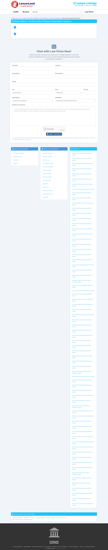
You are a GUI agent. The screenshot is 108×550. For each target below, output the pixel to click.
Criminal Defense (47, 173)
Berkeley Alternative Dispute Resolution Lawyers (82, 169)
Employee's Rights (47, 177)
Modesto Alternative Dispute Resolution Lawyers (82, 310)
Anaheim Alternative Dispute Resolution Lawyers (82, 154)
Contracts (15, 160)
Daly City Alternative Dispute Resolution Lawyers (82, 209)
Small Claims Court (61, 517)
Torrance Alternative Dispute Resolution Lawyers (82, 478)
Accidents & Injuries (48, 153)
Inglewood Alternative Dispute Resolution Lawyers (82, 286)
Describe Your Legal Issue (18, 104)
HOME (15, 12)
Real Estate (45, 197)
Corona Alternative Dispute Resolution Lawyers (81, 198)
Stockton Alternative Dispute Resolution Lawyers (82, 458)
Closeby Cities (75, 149)
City (13, 89)
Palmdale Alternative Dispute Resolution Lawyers (82, 356)
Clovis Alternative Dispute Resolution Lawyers (83, 189)
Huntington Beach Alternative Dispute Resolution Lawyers (81, 281)
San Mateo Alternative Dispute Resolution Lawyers (82, 427)
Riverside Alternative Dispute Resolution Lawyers (82, 386)
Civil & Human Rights (48, 166)
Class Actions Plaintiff (18, 153)
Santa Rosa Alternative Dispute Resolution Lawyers (82, 447)
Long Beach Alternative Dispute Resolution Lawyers (82, 300)
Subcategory (58, 97)
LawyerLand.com (16, 18)
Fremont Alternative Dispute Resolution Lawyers (81, 250)
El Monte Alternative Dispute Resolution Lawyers (82, 224)
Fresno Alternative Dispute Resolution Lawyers (81, 255)
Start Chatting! (54, 134)
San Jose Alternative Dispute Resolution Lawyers (81, 422)
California (36, 18)
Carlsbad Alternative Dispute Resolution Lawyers (82, 179)
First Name (15, 65)
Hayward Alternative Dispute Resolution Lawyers (82, 276)
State (56, 89)
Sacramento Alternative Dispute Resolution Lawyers (82, 396)
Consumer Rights (47, 170)
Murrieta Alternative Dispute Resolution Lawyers (82, 320)
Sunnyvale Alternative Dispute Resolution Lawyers (82, 463)
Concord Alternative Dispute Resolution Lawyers (81, 193)
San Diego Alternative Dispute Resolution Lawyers (82, 411)
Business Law (46, 160)
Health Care (45, 187)
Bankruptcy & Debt (47, 156)
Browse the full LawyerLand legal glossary (22, 519)
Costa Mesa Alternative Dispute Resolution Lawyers (82, 203)
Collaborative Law (17, 156)
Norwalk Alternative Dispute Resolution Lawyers (81, 325)
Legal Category (16, 97)
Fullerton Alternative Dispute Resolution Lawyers (82, 260)
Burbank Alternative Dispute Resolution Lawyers (82, 174)
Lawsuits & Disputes (55, 18)
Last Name (58, 65)
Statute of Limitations (17, 517)
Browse (26, 12)
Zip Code (86, 89)
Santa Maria (44, 18)
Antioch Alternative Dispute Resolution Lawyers (81, 159)
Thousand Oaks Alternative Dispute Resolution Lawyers (80, 473)
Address (14, 81)
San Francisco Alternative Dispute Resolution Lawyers (83, 416)
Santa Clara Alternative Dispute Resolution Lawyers (82, 437)
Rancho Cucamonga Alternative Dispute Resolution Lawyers (82, 372)
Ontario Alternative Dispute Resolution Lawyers (81, 341)
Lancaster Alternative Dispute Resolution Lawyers (82, 295)
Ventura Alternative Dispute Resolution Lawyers (81, 489)
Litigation (15, 163)
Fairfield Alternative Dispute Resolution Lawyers (81, 240)
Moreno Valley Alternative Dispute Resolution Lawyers (83, 315)
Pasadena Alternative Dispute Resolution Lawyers (82, 362)
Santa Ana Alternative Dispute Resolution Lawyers (82, 432)
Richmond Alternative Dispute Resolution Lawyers (82, 380)
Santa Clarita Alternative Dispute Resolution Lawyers (83, 442)
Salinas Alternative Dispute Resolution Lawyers (81, 401)
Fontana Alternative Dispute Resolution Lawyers (81, 245)
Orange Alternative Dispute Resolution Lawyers (81, 346)
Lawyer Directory (27, 18)
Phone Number (59, 73)
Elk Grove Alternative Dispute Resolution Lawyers (82, 229)
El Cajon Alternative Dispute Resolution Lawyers (81, 219)
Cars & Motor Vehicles (48, 163)
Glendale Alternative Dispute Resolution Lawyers (82, 270)
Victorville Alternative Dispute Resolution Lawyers (82, 494)
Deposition (26, 517)
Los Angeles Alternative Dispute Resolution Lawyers (82, 305)
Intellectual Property (48, 190)
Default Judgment (51, 517)
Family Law (45, 183)
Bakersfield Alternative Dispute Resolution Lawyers (82, 164)
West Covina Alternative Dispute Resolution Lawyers (82, 504)
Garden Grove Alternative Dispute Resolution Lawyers (83, 265)
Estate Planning (46, 180)
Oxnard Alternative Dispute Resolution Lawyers (81, 351)
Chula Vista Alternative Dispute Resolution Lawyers (82, 185)
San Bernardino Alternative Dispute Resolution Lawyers (81, 406)
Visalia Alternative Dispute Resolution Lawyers (81, 499)
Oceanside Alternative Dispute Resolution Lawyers (82, 336)
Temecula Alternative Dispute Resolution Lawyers (82, 468)
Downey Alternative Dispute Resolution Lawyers (81, 214)
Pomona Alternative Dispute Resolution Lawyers (81, 367)
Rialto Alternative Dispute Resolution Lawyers (83, 376)
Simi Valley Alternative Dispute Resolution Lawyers (82, 453)
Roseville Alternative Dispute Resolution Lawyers (82, 391)
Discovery (32, 517)
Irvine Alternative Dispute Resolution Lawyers (83, 290)
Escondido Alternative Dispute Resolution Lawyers (82, 234)
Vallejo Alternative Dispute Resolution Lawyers (81, 483)
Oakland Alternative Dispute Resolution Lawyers (81, 331)
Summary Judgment (41, 517)
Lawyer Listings (86, 3)
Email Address (15, 73)
